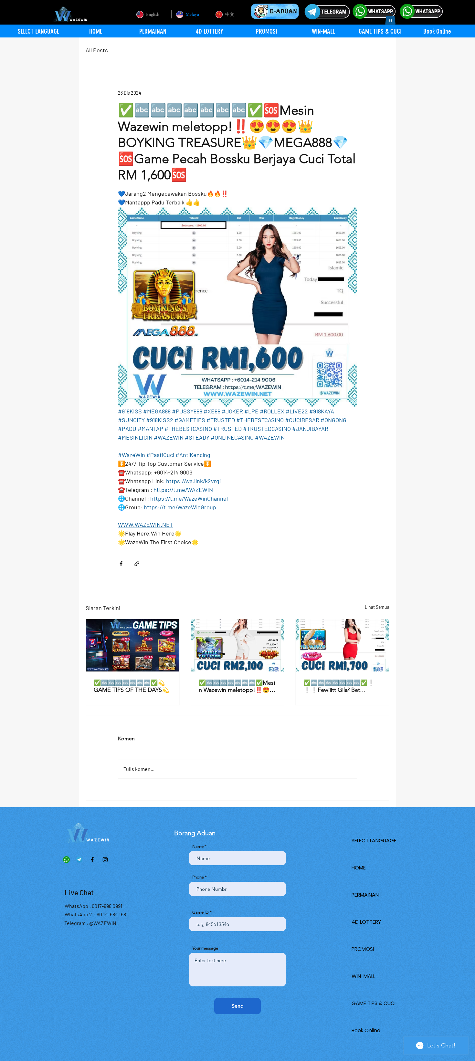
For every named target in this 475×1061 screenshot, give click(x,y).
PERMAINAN (365, 895)
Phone (198, 877)
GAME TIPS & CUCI (374, 1003)
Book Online (366, 1030)
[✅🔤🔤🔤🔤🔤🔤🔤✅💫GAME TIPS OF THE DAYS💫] (132, 645)
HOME (359, 867)
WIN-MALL (363, 976)
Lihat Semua (377, 607)
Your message (205, 948)
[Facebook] (92, 859)
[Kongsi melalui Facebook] (121, 564)
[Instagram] (105, 859)
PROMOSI (363, 949)
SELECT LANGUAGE (374, 840)
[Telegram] (79, 859)
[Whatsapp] (66, 859)
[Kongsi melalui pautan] (137, 564)
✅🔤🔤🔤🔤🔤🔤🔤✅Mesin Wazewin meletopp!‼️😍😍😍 (237, 686)
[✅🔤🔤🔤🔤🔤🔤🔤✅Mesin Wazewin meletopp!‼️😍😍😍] (237, 645)
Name (198, 846)
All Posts (97, 50)
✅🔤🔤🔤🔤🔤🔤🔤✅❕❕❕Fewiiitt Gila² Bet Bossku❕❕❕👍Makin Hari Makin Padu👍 (340, 686)
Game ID (200, 912)
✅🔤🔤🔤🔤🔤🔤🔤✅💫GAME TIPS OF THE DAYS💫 (131, 686)
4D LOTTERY (366, 922)
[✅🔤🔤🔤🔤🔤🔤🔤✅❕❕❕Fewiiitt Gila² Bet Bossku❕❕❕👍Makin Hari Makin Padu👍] (342, 645)
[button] (390, 18)
